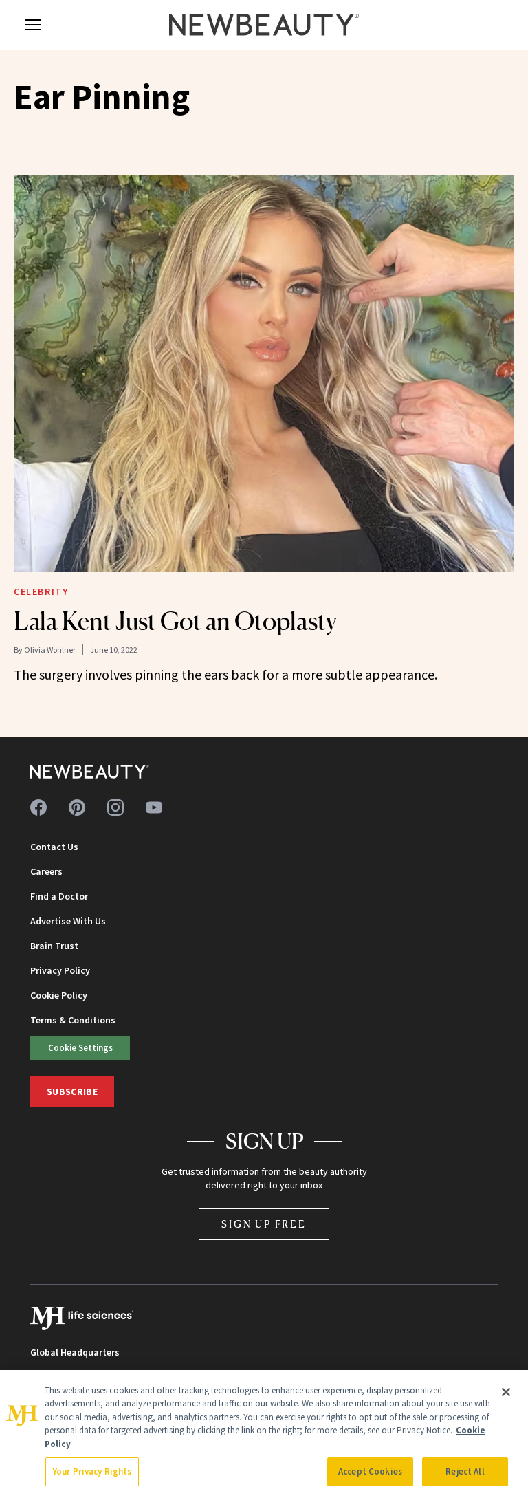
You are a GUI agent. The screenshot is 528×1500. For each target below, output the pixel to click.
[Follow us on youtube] (154, 807)
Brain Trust (54, 945)
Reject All (465, 1471)
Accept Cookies (370, 1471)
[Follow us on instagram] (115, 807)
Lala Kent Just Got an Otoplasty (175, 621)
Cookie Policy (58, 995)
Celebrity (41, 591)
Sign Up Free (264, 1224)
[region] (264, 1435)
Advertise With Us (68, 921)
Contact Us (54, 846)
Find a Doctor (59, 896)
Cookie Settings (80, 1047)
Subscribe (72, 1091)
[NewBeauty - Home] (264, 25)
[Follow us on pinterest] (77, 807)
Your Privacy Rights (92, 1471)
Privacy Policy (60, 970)
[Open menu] (33, 24)
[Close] (506, 1392)
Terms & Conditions (73, 1020)
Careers (46, 871)
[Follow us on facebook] (38, 807)
